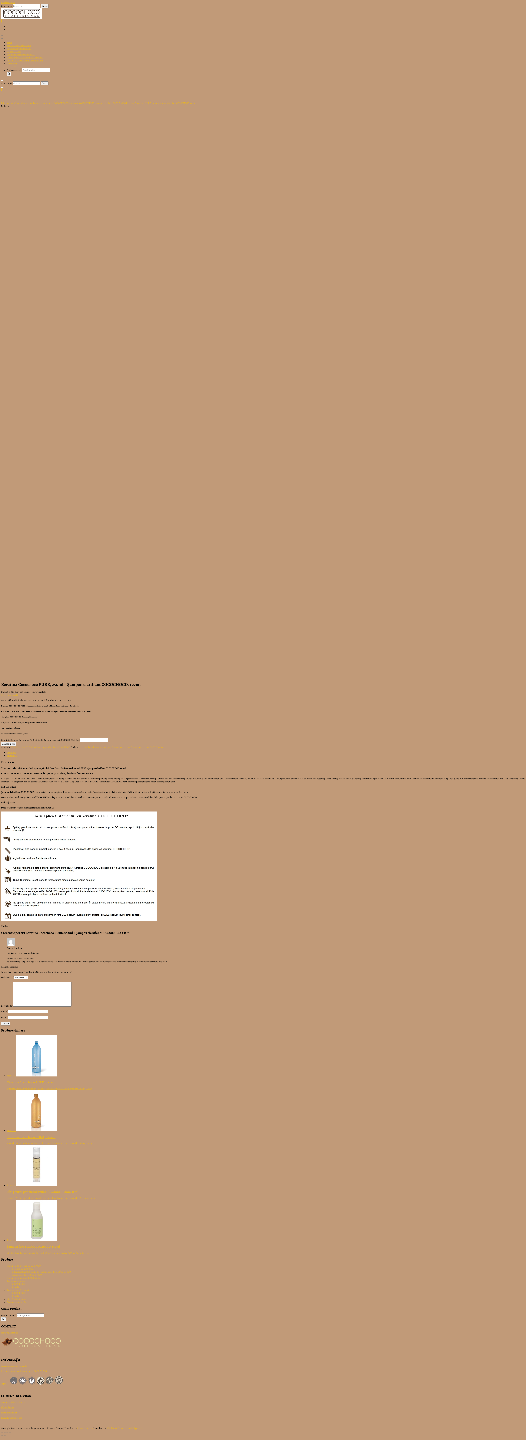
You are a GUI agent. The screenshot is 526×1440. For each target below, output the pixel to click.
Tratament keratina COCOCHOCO (147, 747)
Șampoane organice (16, 1280)
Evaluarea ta (7, 977)
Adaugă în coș (8, 743)
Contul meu (12, 63)
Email (4, 1017)
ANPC (3, 1384)
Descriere (11, 752)
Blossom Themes (85, 1428)
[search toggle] (2, 80)
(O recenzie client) (9, 694)
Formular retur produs (11, 1417)
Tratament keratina (121, 747)
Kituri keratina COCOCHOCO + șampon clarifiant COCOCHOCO (40, 747)
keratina (83, 747)
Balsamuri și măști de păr (18, 1290)
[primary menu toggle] (2, 35)
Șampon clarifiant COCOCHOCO (27, 1274)
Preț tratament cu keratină (19, 45)
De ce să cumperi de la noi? (19, 48)
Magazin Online (14, 51)
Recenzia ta (7, 1005)
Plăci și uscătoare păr (16, 1302)
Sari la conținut (8, 2)
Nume (4, 1011)
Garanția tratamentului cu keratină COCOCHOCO (24, 1371)
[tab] (266, 752)
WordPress (112, 1428)
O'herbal (16, 1287)
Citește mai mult (87, 1198)
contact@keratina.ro (11, 1332)
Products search (14, 70)
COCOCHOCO (18, 1284)
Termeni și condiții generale (130, 1428)
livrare (7, 1407)
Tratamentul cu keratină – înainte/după (25, 60)
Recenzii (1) (12, 755)
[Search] (9, 74)
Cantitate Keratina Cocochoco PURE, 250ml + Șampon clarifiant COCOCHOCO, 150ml (40, 740)
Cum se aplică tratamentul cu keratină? (25, 57)
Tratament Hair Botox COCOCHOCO (23, 1277)
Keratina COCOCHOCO (23, 1268)
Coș (13, 66)
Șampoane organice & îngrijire (21, 54)
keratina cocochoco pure (99, 747)
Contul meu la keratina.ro (13, 1402)
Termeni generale (14, 1365)
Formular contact (9, 1412)
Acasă (9, 42)
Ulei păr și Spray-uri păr (17, 1299)
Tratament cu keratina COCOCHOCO (24, 1265)
